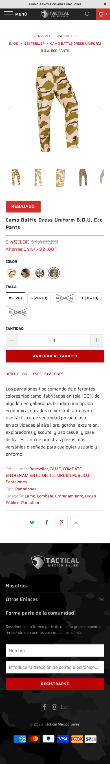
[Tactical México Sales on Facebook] (45, 707)
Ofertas (49, 475)
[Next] (99, 109)
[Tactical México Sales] (55, 14)
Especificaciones (48, 373)
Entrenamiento (69, 496)
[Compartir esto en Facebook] (47, 522)
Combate (45, 496)
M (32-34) (64, 298)
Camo (30, 496)
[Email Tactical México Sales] (64, 707)
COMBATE (72, 469)
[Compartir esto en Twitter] (32, 522)
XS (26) (15, 298)
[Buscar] (90, 14)
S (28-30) (38, 298)
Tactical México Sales (61, 724)
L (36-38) (90, 298)
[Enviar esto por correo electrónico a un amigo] (76, 522)
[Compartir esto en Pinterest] (62, 522)
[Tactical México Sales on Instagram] (54, 707)
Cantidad (15, 329)
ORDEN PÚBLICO (73, 475)
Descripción (16, 373)
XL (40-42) (18, 312)
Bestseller (38, 469)
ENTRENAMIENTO (23, 475)
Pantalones (16, 482)
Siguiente (65, 36)
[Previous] (11, 109)
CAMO (55, 469)
